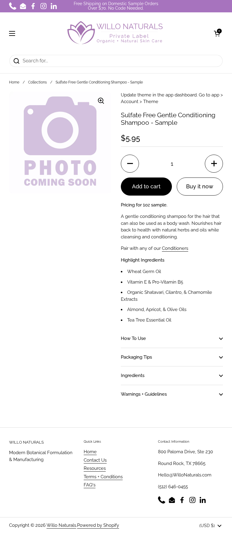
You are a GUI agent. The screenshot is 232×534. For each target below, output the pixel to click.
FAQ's (89, 485)
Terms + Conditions (103, 476)
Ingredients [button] (132, 375)
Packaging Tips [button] (136, 357)
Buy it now (199, 186)
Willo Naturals (61, 525)
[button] (217, 33)
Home (14, 82)
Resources (95, 468)
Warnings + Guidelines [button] (144, 394)
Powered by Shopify (98, 525)
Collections (37, 82)
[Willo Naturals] (114, 33)
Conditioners (175, 248)
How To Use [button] (133, 338)
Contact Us (95, 460)
